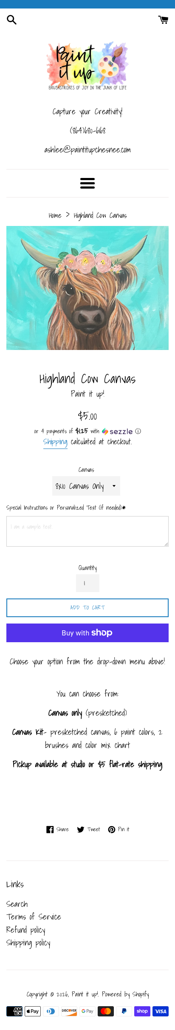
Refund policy (25, 929)
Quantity (87, 568)
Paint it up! (85, 994)
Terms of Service (33, 916)
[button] (87, 431)
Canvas (86, 470)
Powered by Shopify (125, 994)
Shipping (55, 441)
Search (17, 903)
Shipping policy (28, 942)
